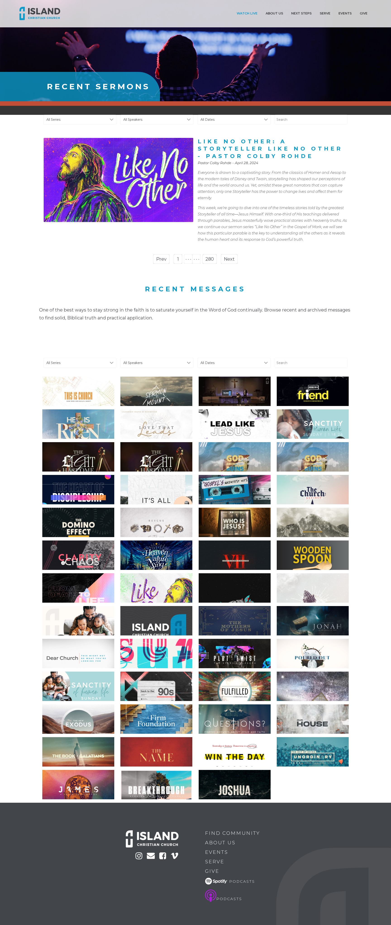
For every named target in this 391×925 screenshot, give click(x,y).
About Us (220, 842)
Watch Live (247, 13)
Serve (325, 13)
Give (363, 13)
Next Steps (301, 13)
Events (345, 13)
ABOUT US (274, 13)
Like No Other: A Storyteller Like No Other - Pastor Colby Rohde (270, 148)
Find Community (232, 833)
